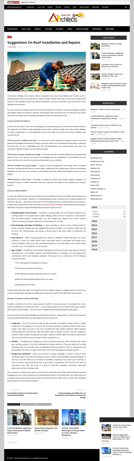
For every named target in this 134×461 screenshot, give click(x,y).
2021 (94, 237)
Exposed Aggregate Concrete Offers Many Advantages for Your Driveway (116, 438)
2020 (94, 241)
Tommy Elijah (11, 47)
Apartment (95, 158)
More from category (43, 404)
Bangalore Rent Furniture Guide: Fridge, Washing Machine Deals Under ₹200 (114, 85)
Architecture (30, 7)
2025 (94, 221)
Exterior (50, 7)
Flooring (58, 7)
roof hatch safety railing (51, 205)
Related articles (13, 404)
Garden (93, 182)
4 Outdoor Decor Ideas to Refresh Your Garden (111, 65)
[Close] (102, 419)
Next (15, 442)
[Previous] (92, 94)
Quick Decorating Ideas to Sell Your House (122, 426)
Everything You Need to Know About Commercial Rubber (22, 394)
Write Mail (105, 7)
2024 (94, 225)
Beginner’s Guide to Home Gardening (111, 45)
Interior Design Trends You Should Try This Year (112, 75)
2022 (94, 233)
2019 (94, 245)
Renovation (95, 7)
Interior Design (84, 7)
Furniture (67, 7)
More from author (27, 404)
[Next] (95, 94)
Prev (10, 442)
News (93, 192)
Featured (94, 171)
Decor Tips (40, 7)
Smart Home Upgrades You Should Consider (46, 429)
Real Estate (95, 195)
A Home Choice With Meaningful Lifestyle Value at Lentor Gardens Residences (73, 431)
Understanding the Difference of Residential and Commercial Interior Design (70, 395)
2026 (94, 207)
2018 (94, 249)
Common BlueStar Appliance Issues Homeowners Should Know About (19, 430)
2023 (94, 229)
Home (74, 7)
